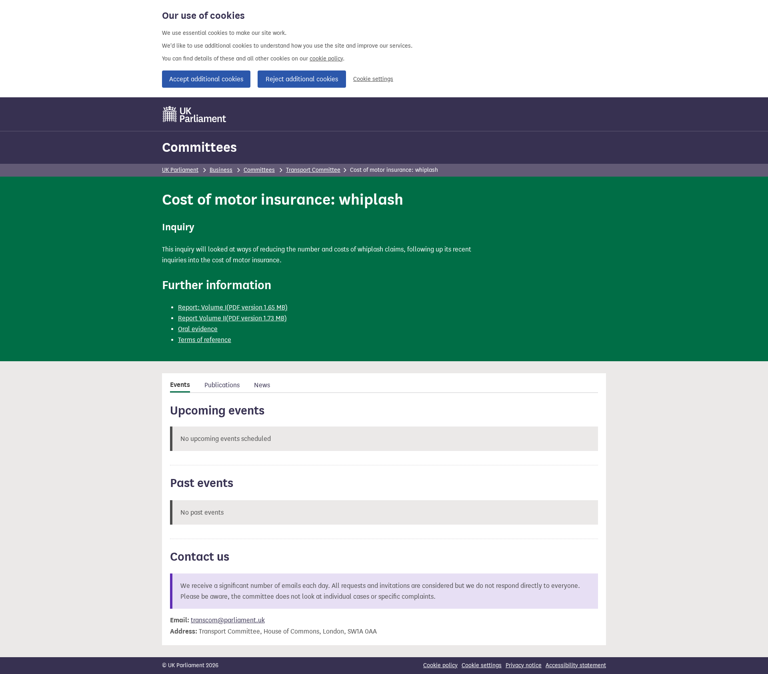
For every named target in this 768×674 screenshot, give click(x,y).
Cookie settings (373, 79)
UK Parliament (180, 170)
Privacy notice (524, 665)
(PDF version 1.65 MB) (257, 307)
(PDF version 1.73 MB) (256, 318)
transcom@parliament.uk (228, 620)
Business (221, 170)
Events (180, 385)
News (262, 385)
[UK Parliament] (194, 114)
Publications (222, 385)
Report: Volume (200, 307)
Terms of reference (204, 340)
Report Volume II (202, 318)
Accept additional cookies (206, 79)
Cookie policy (440, 665)
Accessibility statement (576, 665)
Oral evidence (198, 329)
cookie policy (326, 58)
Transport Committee (313, 170)
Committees (199, 147)
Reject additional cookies (302, 79)
